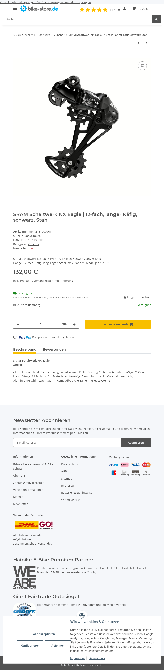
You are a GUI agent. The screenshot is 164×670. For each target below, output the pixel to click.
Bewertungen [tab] (54, 349)
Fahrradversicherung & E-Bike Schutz (33, 466)
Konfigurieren (30, 645)
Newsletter (20, 504)
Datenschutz (97, 658)
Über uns (19, 475)
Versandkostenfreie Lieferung (53, 281)
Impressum (77, 658)
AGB (64, 471)
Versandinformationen (28, 490)
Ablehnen (58, 645)
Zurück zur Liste (25, 35)
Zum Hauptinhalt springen (18, 2)
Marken (18, 497)
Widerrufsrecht (71, 500)
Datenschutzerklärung (83, 429)
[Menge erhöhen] (74, 324)
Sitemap (66, 478)
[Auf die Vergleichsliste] (142, 65)
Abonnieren (136, 442)
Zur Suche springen (50, 2)
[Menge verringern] (17, 324)
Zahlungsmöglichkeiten (28, 483)
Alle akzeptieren (44, 634)
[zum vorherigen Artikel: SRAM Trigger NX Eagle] (147, 42)
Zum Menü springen (77, 2)
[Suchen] (156, 19)
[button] (124, 9)
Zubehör (33, 244)
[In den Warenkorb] (16, 56)
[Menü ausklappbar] (15, 6)
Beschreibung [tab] (24, 349)
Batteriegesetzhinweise (76, 492)
